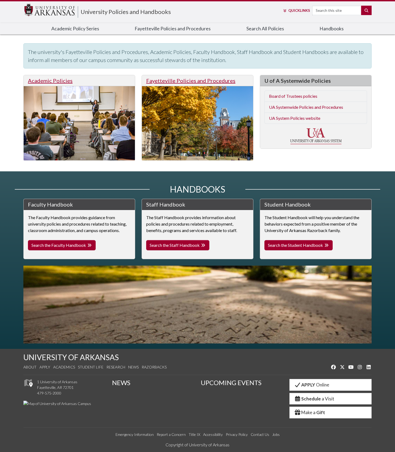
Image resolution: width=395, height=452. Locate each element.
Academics (64, 367)
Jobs (276, 434)
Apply (45, 367)
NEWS (121, 382)
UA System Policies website (294, 118)
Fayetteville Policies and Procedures (173, 28)
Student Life (90, 367)
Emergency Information (135, 434)
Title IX (194, 434)
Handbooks (331, 28)
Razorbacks (154, 367)
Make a (313, 412)
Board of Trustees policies (293, 96)
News (133, 367)
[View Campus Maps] (28, 388)
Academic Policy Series (75, 28)
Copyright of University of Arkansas (197, 444)
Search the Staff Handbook (175, 245)
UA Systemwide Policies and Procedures (306, 107)
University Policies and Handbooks (126, 11)
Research (115, 367)
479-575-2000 (49, 393)
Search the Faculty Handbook (59, 245)
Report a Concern (171, 434)
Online (315, 385)
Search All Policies (265, 28)
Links (299, 10)
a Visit (317, 399)
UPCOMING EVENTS (231, 382)
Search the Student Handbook (296, 245)
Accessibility (213, 434)
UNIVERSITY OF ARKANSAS (71, 357)
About (30, 367)
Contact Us (260, 434)
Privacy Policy (237, 434)
